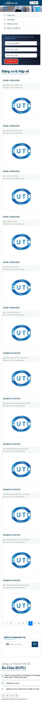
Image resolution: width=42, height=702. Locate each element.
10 (39, 623)
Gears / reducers (11, 80)
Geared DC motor (11, 353)
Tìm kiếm (10, 61)
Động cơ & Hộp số (13, 28)
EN (37, 3)
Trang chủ (10, 15)
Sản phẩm (10, 19)
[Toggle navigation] (36, 7)
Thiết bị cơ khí (12, 24)
